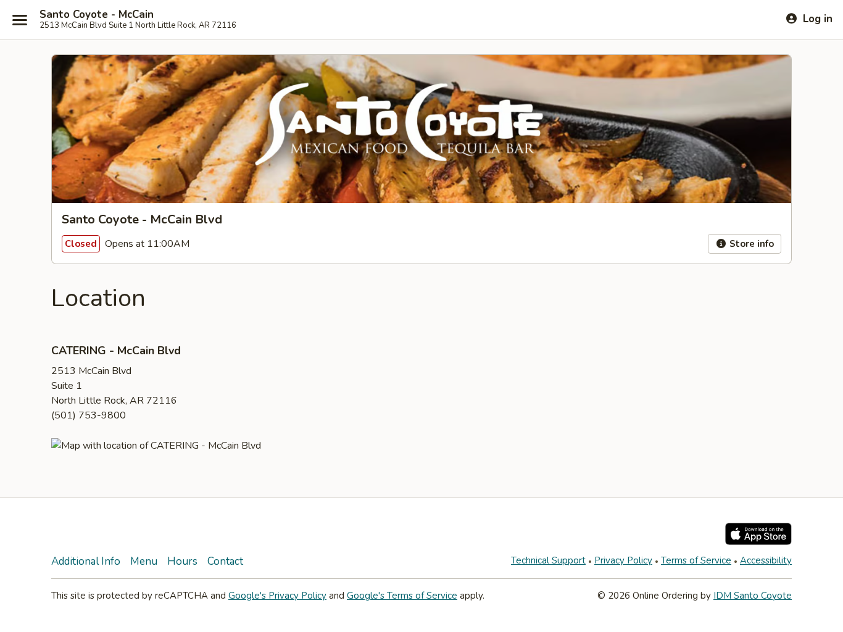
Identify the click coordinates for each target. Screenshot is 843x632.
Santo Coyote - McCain (96, 15)
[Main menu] (19, 20)
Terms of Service (696, 560)
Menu (143, 561)
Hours (182, 561)
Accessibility (766, 560)
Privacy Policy (623, 560)
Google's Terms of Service (402, 595)
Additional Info (85, 561)
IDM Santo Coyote (752, 595)
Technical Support (548, 560)
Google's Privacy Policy (277, 595)
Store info (750, 244)
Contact (225, 561)
